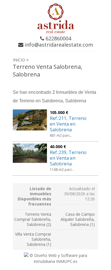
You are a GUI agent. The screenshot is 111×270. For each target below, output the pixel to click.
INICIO (19, 60)
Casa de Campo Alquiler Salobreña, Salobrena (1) (78, 219)
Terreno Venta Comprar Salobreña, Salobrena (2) (32, 219)
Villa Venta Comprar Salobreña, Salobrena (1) (33, 239)
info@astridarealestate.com (58, 44)
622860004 (57, 38)
